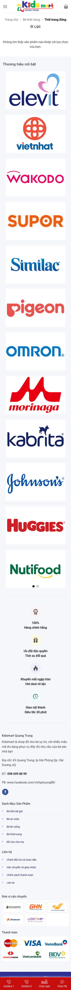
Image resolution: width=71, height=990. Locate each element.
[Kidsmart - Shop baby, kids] (36, 6)
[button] (5, 6)
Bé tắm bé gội (15, 811)
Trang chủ (11, 19)
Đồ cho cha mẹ (15, 842)
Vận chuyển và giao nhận (21, 867)
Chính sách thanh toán (20, 875)
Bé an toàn (13, 819)
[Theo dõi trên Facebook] (5, 792)
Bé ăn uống (13, 826)
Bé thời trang (31, 19)
